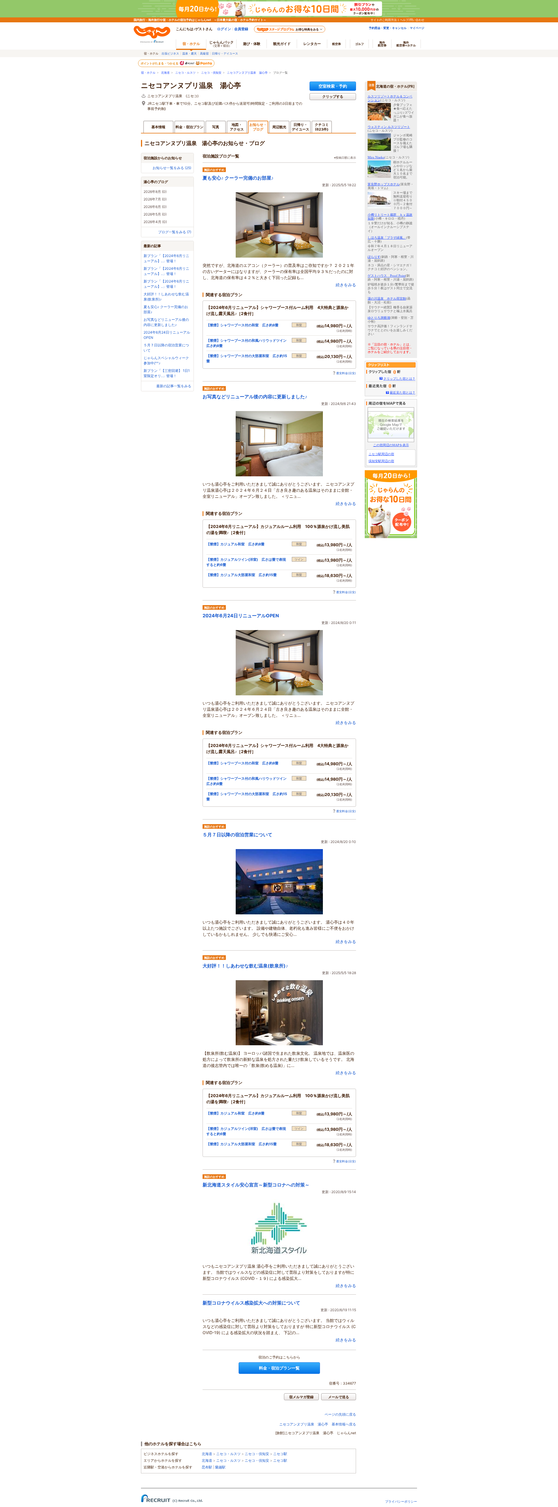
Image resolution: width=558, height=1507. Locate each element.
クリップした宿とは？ (399, 378)
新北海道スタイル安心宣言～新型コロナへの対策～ (256, 1185)
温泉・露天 (189, 53)
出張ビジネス (170, 53)
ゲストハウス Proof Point (386, 275)
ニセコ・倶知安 (211, 72)
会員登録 (241, 29)
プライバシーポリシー (401, 1501)
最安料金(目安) (346, 373)
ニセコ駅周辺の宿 (381, 454)
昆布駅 (207, 1467)
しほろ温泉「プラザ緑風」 (387, 237)
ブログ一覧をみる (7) (174, 232)
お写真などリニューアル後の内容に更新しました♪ (255, 396)
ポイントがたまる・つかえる (160, 63)
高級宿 (204, 53)
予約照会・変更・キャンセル (388, 28)
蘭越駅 (220, 1467)
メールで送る (338, 1397)
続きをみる (346, 284)
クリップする (332, 96)
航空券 (336, 44)
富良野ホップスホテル (384, 184)
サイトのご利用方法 (384, 19)
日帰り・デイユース (225, 53)
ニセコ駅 (280, 1454)
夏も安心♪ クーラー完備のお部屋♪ (238, 178)
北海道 (165, 72)
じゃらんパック (221, 43)
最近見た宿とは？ (402, 392)
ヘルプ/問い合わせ (412, 19)
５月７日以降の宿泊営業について (237, 834)
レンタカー (312, 43)
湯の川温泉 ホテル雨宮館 (387, 298)
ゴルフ (359, 44)
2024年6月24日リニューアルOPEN (241, 615)
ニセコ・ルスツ (185, 72)
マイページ (417, 28)
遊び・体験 (251, 43)
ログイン (224, 29)
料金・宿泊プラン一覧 (279, 1367)
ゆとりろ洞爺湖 (379, 317)
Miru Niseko (376, 157)
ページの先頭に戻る (340, 1414)
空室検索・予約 (333, 86)
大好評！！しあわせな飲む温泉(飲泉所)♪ (245, 966)
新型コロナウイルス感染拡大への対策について (251, 1303)
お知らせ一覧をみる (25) (172, 168)
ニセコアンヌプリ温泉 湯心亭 (247, 72)
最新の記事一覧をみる (173, 386)
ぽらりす (374, 256)
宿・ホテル (148, 72)
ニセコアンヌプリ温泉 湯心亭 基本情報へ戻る (317, 1424)
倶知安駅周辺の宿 (381, 461)
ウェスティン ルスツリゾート (389, 127)
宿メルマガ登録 (301, 1397)
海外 (382, 44)
